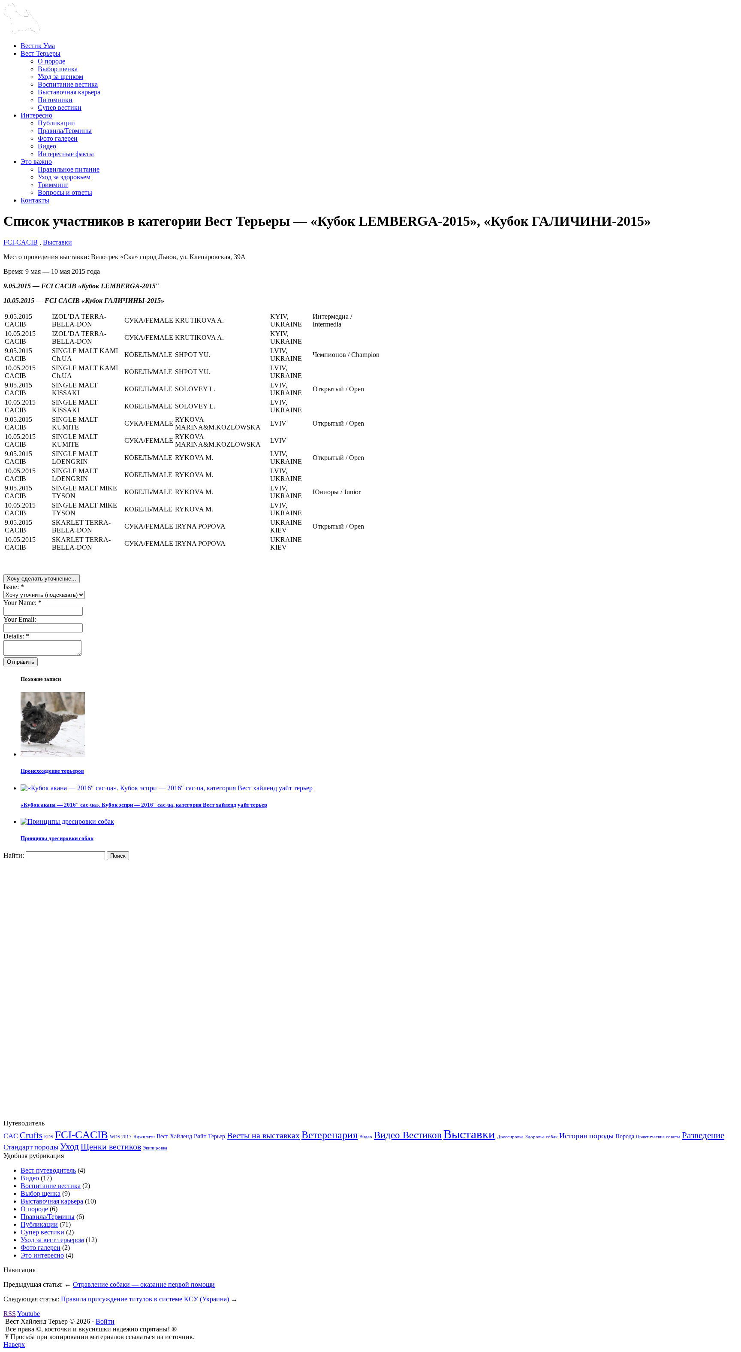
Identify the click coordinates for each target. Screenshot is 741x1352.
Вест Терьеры (40, 53)
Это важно (36, 161)
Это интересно (42, 1255)
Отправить (20, 662)
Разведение (703, 1135)
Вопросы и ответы (65, 192)
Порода (624, 1136)
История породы (586, 1135)
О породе (51, 61)
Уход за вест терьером (52, 1239)
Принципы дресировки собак (57, 838)
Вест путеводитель (48, 1170)
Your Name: (22, 602)
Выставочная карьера (69, 92)
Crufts (31, 1135)
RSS (9, 1313)
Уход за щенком (60, 76)
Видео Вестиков (408, 1134)
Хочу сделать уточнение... (41, 578)
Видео (47, 146)
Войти (105, 1321)
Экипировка (155, 1148)
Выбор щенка (58, 69)
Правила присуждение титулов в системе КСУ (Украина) (145, 1299)
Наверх (14, 1344)
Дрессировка (510, 1136)
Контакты (35, 200)
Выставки (57, 242)
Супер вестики (59, 107)
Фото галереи (58, 138)
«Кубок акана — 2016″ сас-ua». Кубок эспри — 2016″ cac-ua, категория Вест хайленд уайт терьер (144, 805)
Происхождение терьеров (52, 771)
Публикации (56, 123)
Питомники (55, 99)
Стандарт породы (30, 1147)
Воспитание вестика (68, 84)
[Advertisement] (67, 989)
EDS (48, 1136)
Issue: (13, 586)
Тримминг (53, 184)
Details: (16, 636)
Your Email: (19, 619)
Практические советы (658, 1136)
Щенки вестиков (111, 1146)
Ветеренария (329, 1134)
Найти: (13, 855)
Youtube (28, 1313)
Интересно (36, 115)
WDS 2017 (121, 1136)
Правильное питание (68, 169)
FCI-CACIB (20, 242)
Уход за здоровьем (64, 177)
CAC (10, 1136)
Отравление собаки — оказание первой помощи (144, 1284)
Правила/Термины (65, 130)
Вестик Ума (38, 45)
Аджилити (144, 1136)
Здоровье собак (541, 1136)
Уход (69, 1146)
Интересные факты (66, 153)
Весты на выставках (263, 1135)
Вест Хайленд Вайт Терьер (191, 1136)
